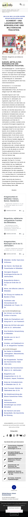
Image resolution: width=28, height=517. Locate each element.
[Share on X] (10, 435)
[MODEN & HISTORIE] (11, 5)
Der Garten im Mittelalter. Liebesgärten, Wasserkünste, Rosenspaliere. (14, 353)
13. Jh (13, 16)
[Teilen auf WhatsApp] (14, 435)
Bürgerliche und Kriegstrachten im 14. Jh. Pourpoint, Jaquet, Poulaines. (14, 376)
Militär (12, 18)
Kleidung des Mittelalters (11, 425)
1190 (4, 16)
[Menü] (24, 5)
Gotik (17, 16)
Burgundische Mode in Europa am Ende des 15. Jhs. (12, 282)
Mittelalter (19, 18)
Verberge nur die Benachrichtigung (14, 511)
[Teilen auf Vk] (20, 435)
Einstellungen (14, 514)
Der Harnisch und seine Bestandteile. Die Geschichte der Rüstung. (14, 413)
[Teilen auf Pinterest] (17, 435)
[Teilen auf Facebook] (7, 435)
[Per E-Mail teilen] (4, 436)
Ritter (17, 427)
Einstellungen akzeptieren (14, 508)
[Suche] (20, 5)
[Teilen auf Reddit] (24, 435)
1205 (10, 16)
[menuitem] (20, 5)
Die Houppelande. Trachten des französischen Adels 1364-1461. (13, 362)
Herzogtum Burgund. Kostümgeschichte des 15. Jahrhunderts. (13, 274)
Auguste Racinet (18, 423)
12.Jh (7, 16)
